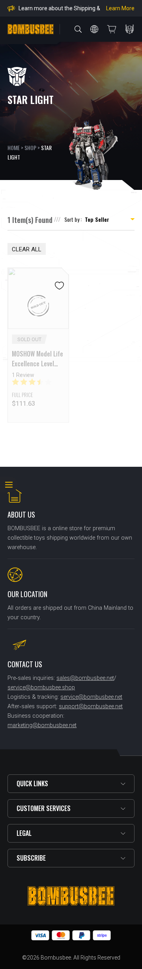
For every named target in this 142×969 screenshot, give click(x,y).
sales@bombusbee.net (85, 678)
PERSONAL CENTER (130, 29)
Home (13, 147)
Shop (30, 147)
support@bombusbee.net (91, 706)
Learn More (120, 8)
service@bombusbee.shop (41, 687)
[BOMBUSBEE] (30, 29)
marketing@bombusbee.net (42, 725)
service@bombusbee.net (91, 697)
